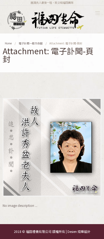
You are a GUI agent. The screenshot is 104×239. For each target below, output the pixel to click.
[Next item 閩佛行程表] (76, 147)
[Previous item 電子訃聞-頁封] (27, 147)
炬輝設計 (84, 231)
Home (8, 43)
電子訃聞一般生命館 (31, 43)
